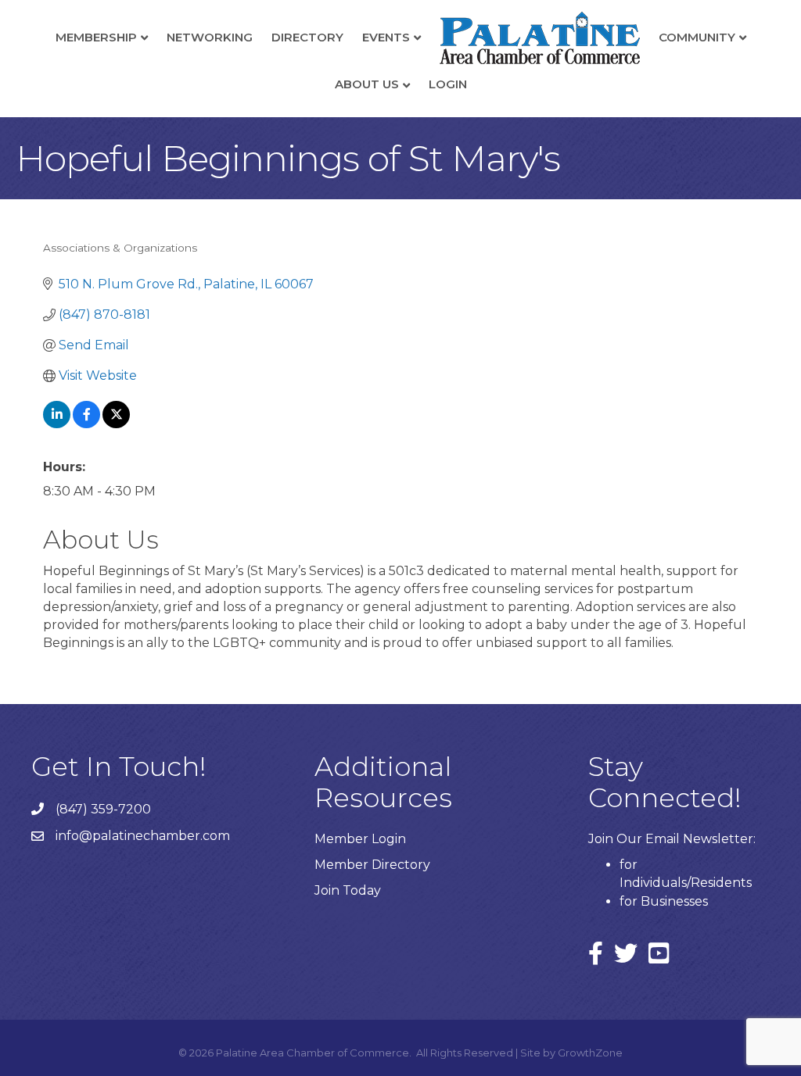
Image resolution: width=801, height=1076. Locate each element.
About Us (367, 84)
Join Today (347, 890)
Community (697, 37)
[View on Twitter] (116, 423)
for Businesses (664, 901)
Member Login (360, 838)
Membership (96, 37)
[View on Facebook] (86, 423)
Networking (210, 37)
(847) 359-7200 (103, 809)
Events (386, 37)
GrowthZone (590, 1052)
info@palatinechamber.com (143, 835)
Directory (307, 37)
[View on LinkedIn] (56, 423)
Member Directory (372, 864)
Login (448, 84)
